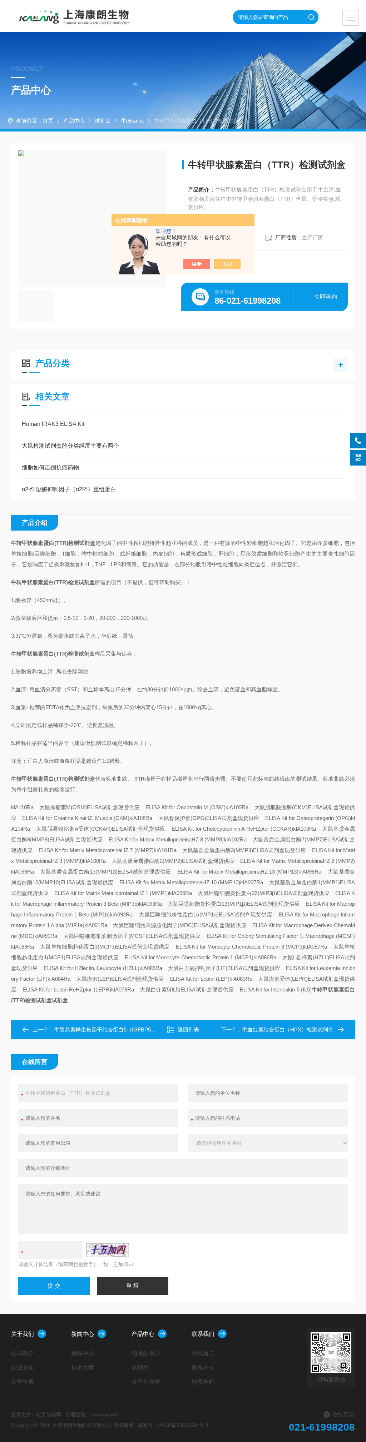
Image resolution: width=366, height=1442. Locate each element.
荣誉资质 (22, 1382)
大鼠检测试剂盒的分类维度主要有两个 (70, 446)
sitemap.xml (104, 1414)
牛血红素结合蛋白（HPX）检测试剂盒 (287, 1029)
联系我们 (203, 1334)
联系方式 (203, 1367)
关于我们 (22, 1334)
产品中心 (74, 121)
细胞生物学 (146, 1353)
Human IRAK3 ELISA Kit (53, 424)
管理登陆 (75, 1414)
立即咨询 (325, 297)
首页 (48, 121)
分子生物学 (146, 1382)
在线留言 (203, 1353)
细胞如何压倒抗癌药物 (50, 467)
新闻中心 (82, 1334)
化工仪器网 (48, 1414)
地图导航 (203, 1382)
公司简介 (22, 1353)
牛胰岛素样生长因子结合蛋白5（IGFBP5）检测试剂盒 (118, 1029)
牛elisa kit (132, 121)
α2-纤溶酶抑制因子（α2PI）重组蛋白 (69, 489)
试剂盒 (103, 121)
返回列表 (188, 1029)
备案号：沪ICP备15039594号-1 (173, 1425)
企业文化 (22, 1367)
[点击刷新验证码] (107, 1250)
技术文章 (82, 1367)
